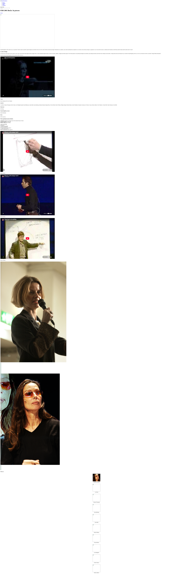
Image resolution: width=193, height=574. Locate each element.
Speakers (3, 3)
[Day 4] (30, 464)
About (3, 4)
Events (3, 2)
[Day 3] (0, 373)
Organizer (4, 5)
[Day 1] (0, 465)
